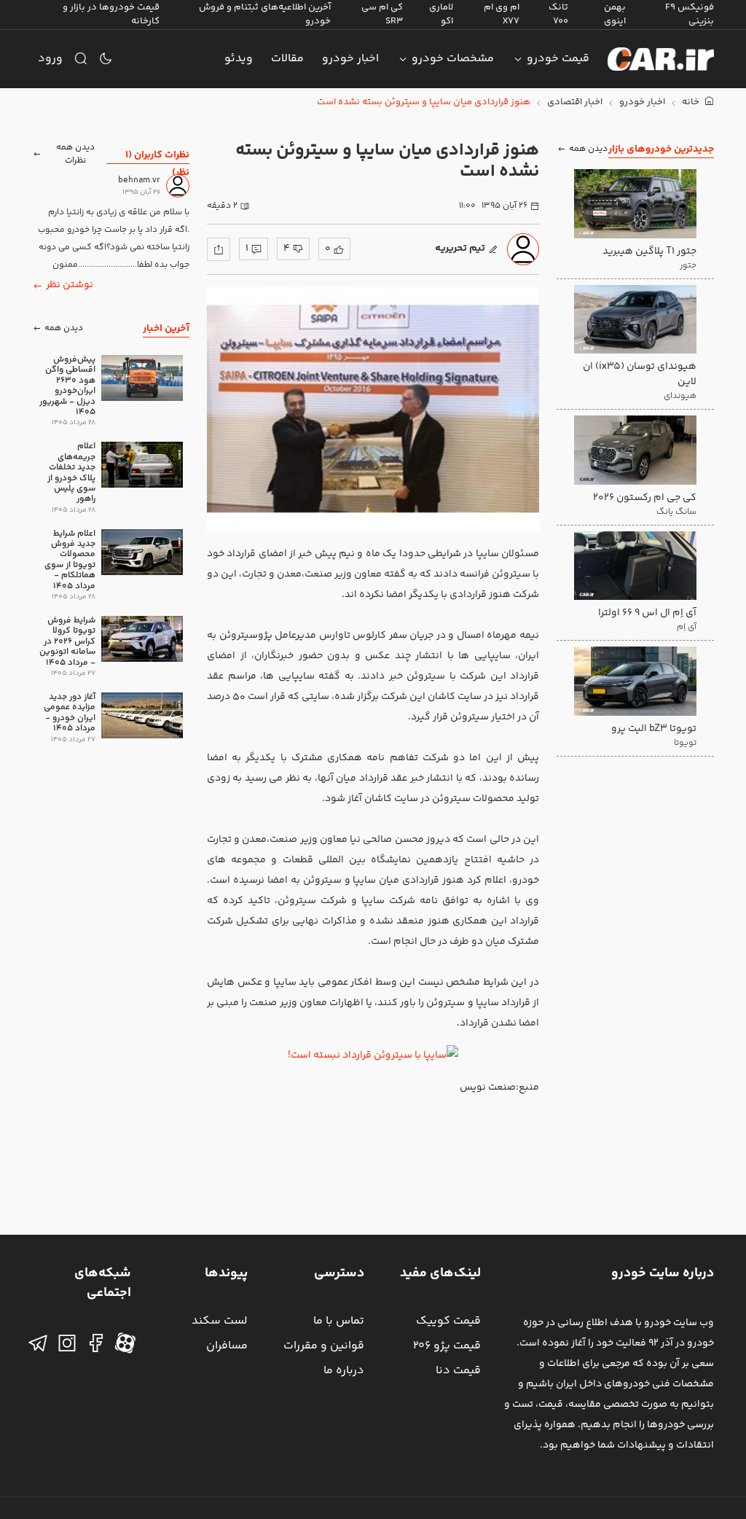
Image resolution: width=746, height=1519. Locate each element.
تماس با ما (338, 1321)
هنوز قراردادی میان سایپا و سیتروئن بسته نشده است (423, 102)
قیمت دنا (458, 1371)
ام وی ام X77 (501, 14)
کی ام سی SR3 (382, 14)
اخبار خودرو (350, 59)
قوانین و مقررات (323, 1346)
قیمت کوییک (448, 1321)
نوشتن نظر (69, 285)
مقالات (287, 59)
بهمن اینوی (615, 14)
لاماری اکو (441, 14)
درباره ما (343, 1371)
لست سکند (220, 1321)
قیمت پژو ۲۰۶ (447, 1346)
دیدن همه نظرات (75, 154)
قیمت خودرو (558, 59)
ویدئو (238, 59)
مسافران (227, 1346)
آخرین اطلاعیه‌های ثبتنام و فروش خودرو (265, 14)
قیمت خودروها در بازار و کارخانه (111, 14)
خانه (692, 102)
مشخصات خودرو (453, 59)
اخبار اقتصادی (574, 102)
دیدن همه (588, 149)
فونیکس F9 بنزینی (689, 14)
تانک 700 (558, 14)
